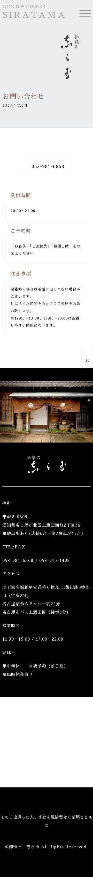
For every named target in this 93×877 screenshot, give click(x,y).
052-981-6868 (48, 166)
